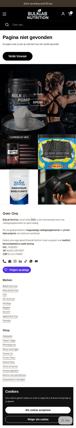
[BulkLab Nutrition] (38, 14)
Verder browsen (17, 56)
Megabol (6, 307)
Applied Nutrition (10, 316)
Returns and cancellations (14, 375)
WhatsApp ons (9, 344)
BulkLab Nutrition (10, 290)
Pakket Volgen (9, 340)
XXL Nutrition (9, 298)
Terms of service (10, 366)
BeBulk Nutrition (10, 286)
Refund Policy (9, 362)
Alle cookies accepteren (38, 410)
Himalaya (7, 303)
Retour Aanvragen (11, 349)
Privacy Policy (9, 357)
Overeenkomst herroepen (14, 379)
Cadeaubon (7, 336)
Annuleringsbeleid (10, 370)
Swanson (7, 320)
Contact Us (8, 353)
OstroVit (6, 311)
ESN (5, 294)
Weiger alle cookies (38, 419)
